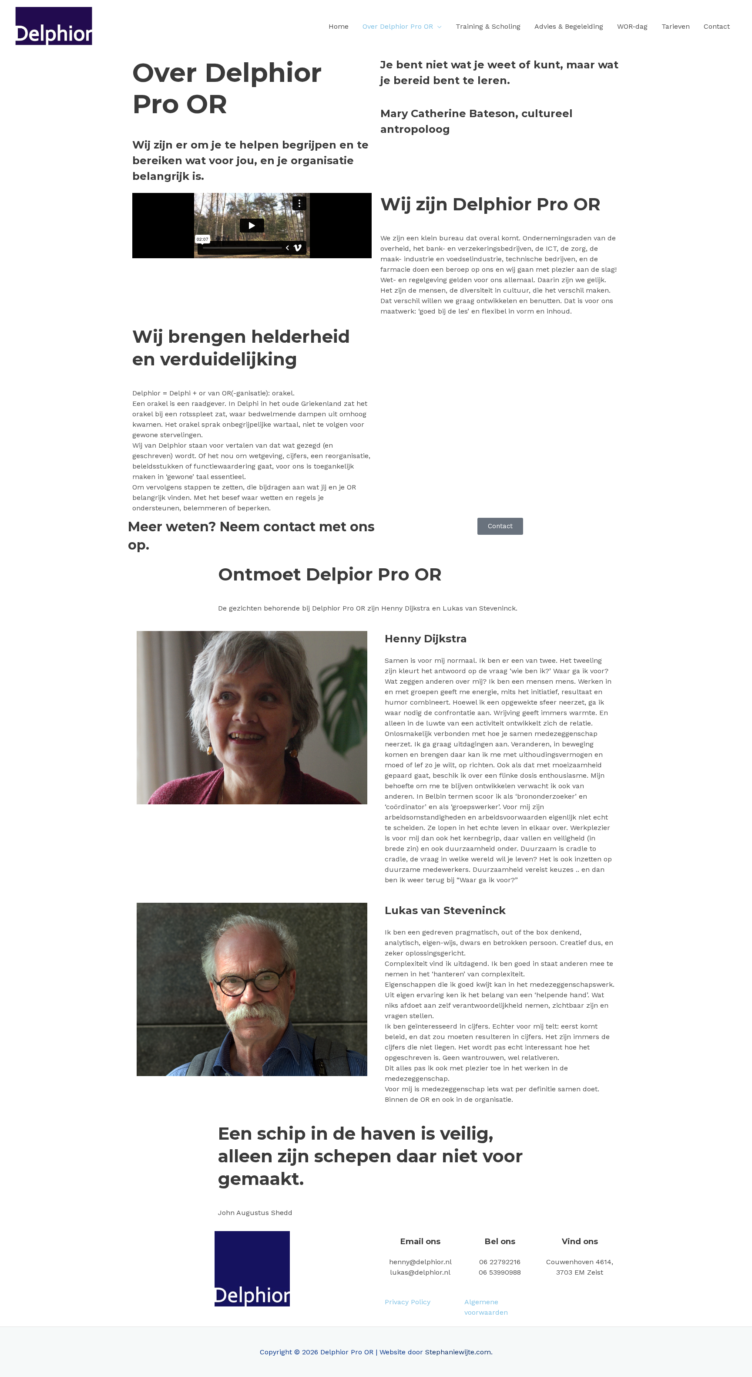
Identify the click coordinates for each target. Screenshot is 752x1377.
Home (339, 26)
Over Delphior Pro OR (398, 26)
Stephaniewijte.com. (459, 1352)
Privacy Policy (407, 1302)
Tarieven (675, 26)
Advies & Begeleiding (568, 26)
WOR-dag (632, 26)
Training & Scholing (488, 26)
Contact (717, 26)
